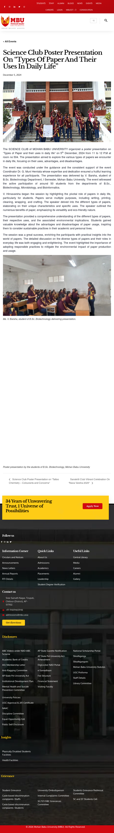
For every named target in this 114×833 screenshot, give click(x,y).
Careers (49, 10)
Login (59, 10)
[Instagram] (9, 6)
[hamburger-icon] (93, 20)
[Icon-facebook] (4, 6)
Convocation (86, 10)
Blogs (71, 3)
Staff (51, 3)
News (79, 3)
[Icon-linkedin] (14, 6)
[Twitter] (19, 6)
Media (99, 3)
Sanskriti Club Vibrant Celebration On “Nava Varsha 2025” (89, 481)
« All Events (9, 41)
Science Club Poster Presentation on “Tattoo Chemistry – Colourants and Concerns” (34, 481)
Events (89, 3)
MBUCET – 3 (71, 10)
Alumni (60, 3)
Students (41, 3)
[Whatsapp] (24, 6)
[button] (103, 21)
